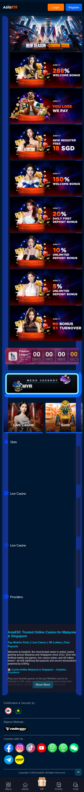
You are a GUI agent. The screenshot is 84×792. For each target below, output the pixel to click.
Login (56, 7)
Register (74, 7)
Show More (42, 684)
